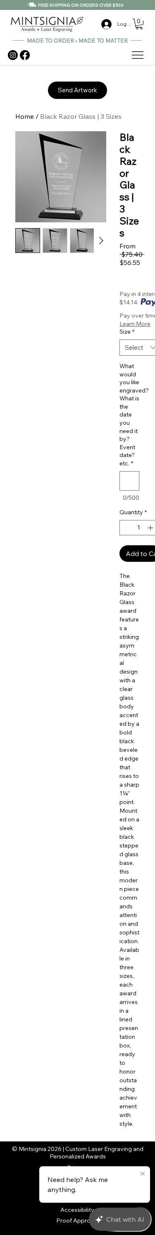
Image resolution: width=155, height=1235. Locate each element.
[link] (139, 24)
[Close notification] (142, 1174)
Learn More (134, 323)
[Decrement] (126, 527)
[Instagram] (13, 55)
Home (24, 116)
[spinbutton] (138, 527)
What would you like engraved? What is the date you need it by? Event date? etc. (129, 414)
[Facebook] (25, 55)
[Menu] (138, 55)
